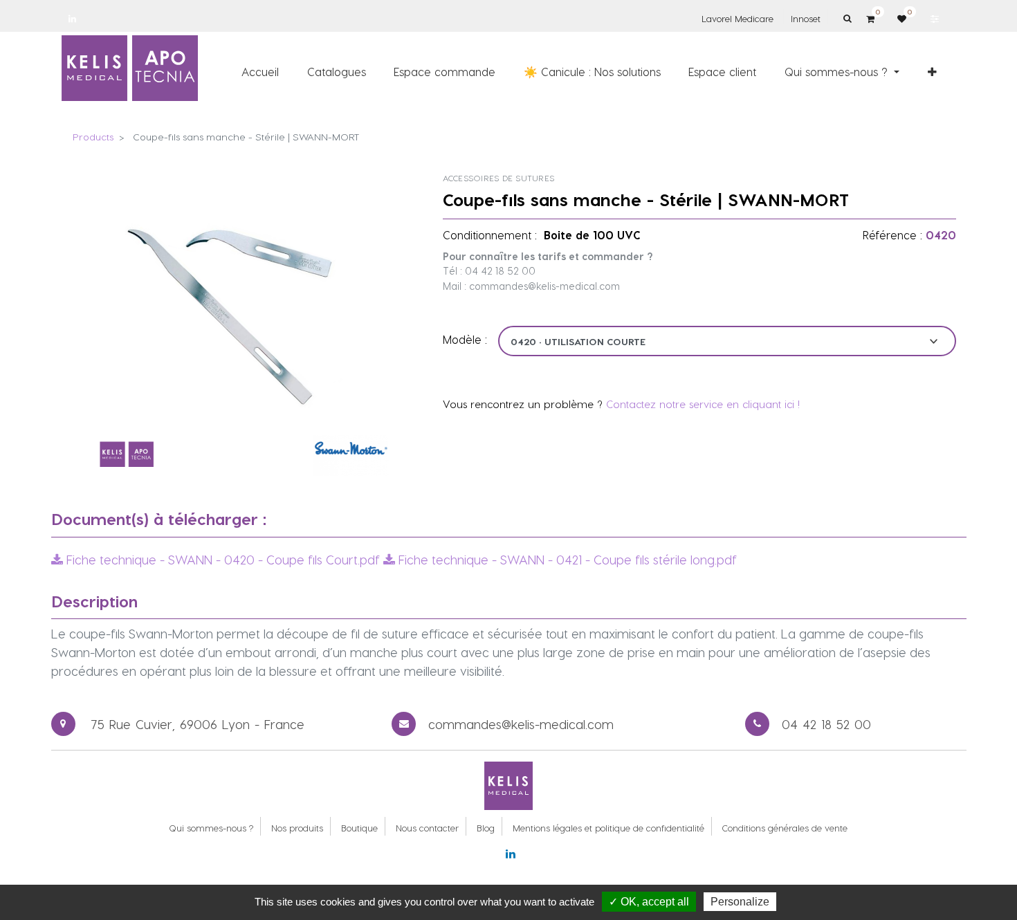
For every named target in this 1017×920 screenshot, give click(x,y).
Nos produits (297, 827)
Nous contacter (427, 827)
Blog (486, 827)
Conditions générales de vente (785, 827)
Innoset (806, 18)
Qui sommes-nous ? (211, 827)
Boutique (359, 827)
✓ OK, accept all (649, 902)
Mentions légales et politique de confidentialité (608, 827)
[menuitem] (260, 71)
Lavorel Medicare (737, 18)
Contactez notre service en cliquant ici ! (703, 404)
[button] (932, 71)
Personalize (740, 902)
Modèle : (465, 339)
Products (93, 136)
